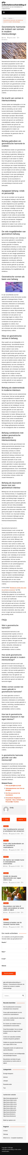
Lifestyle (5, 1080)
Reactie (4, 942)
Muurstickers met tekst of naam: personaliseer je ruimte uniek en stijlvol (13, 908)
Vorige (6, 819)
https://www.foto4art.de (9, 1116)
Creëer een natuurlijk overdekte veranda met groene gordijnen (12, 1037)
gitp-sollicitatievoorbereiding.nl (14, 3)
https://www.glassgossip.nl (10, 1098)
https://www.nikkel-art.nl (9, 1102)
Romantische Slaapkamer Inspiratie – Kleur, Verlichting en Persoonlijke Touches (15, 799)
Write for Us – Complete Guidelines (13, 1138)
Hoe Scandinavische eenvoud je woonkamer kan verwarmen (12, 1008)
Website (4, 965)
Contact (5, 1130)
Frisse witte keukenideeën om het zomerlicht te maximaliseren (13, 845)
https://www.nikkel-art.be (10, 1100)
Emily (4, 37)
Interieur (5, 39)
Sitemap (5, 1134)
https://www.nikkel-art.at (9, 1106)
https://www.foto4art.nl (9, 1114)
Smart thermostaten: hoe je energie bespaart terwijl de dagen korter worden (13, 1031)
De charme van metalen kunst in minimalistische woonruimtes (13, 861)
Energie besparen (8, 1073)
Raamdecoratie (7, 1084)
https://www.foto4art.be (9, 1112)
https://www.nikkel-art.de (10, 1104)
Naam (4, 951)
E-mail (4, 958)
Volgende (20, 819)
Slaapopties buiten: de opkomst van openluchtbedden (13, 1049)
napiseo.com (11, 1120)
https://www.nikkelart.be (9, 1110)
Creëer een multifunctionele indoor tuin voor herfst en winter (14, 1019)
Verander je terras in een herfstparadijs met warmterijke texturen (14, 1054)
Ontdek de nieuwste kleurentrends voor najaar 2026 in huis (12, 878)
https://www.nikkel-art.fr (9, 1108)
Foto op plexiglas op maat (13, 785)
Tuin (4, 1088)
